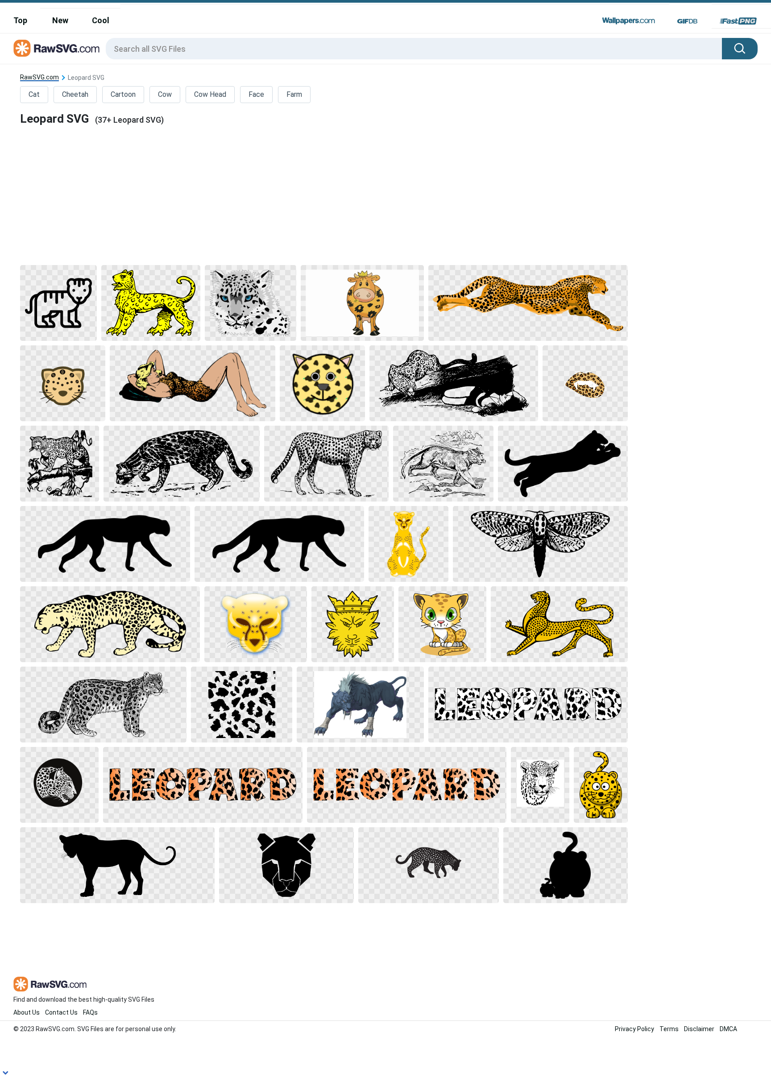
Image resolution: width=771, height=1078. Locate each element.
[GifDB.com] (687, 20)
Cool (100, 20)
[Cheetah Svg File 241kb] (443, 464)
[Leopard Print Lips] (585, 383)
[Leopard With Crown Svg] (352, 624)
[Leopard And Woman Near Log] (453, 383)
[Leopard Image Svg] (559, 624)
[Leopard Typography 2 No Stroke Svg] (406, 785)
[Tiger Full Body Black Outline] (58, 303)
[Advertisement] (324, 194)
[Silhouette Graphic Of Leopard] (428, 865)
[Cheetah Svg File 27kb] (563, 464)
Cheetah (75, 94)
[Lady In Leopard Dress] (192, 383)
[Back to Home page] (56, 48)
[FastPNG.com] (738, 20)
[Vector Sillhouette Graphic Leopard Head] (286, 865)
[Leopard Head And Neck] (540, 785)
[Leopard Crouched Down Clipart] (110, 624)
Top (20, 20)
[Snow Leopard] (103, 704)
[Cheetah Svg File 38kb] (565, 865)
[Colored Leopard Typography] (203, 785)
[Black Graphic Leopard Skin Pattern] (241, 704)
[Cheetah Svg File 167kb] (326, 464)
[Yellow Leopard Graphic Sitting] (408, 544)
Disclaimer (699, 1028)
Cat (34, 94)
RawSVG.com (39, 77)
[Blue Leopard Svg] (360, 704)
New (60, 20)
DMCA (728, 1028)
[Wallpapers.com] (628, 20)
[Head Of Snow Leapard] (250, 303)
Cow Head (210, 94)
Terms (669, 1028)
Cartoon (123, 94)
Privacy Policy (634, 1028)
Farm (294, 94)
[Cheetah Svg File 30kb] (105, 544)
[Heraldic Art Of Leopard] (150, 303)
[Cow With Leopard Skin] (362, 303)
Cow (165, 94)
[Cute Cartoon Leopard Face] (322, 383)
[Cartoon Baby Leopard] (442, 624)
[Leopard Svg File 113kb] (59, 464)
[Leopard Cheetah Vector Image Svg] (528, 303)
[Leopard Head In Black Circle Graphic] (59, 785)
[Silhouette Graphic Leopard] (117, 865)
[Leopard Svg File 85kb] (181, 464)
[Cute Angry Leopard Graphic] (62, 383)
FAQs (90, 1012)
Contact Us (61, 1012)
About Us (26, 1012)
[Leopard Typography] (528, 704)
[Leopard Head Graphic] (255, 624)
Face (256, 94)
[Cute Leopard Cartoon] (600, 785)
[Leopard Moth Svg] (540, 544)
